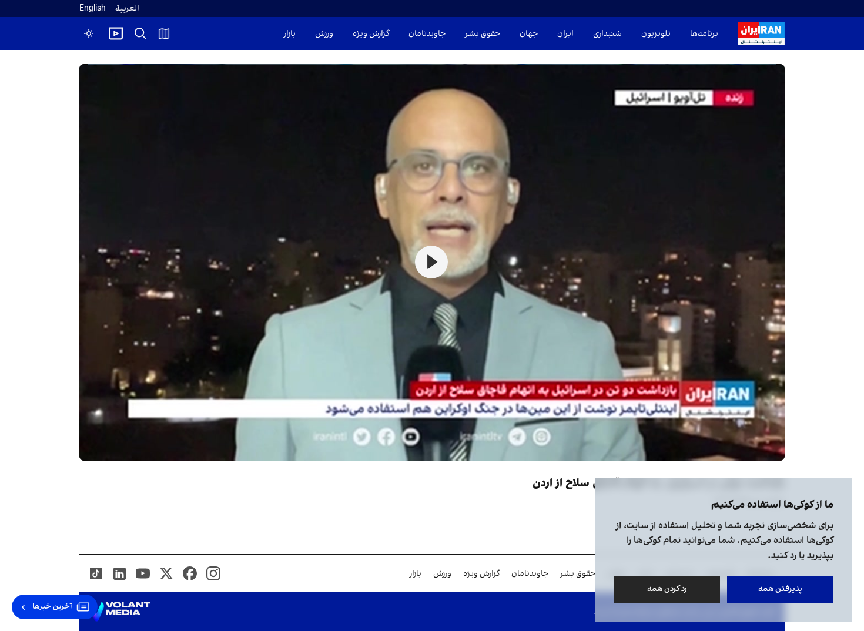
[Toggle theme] (88, 33)
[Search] (140, 33)
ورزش (324, 34)
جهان (529, 34)
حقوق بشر (482, 34)
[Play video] (116, 33)
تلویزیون (656, 34)
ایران (565, 34)
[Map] (164, 33)
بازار (290, 34)
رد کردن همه (667, 589)
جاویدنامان (427, 34)
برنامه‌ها (704, 34)
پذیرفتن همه (780, 589)
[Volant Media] (119, 612)
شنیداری (607, 34)
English (92, 8)
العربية (127, 8)
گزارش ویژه (371, 34)
